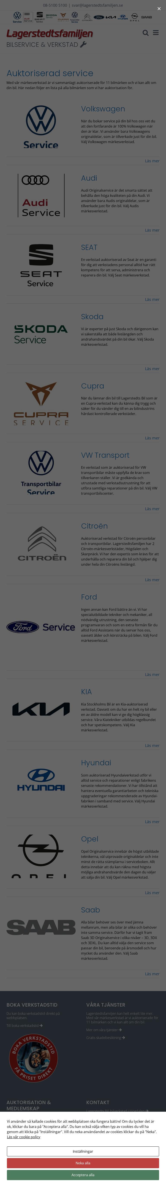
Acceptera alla (83, 1175)
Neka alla (83, 1163)
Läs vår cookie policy (23, 1137)
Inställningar (83, 1151)
